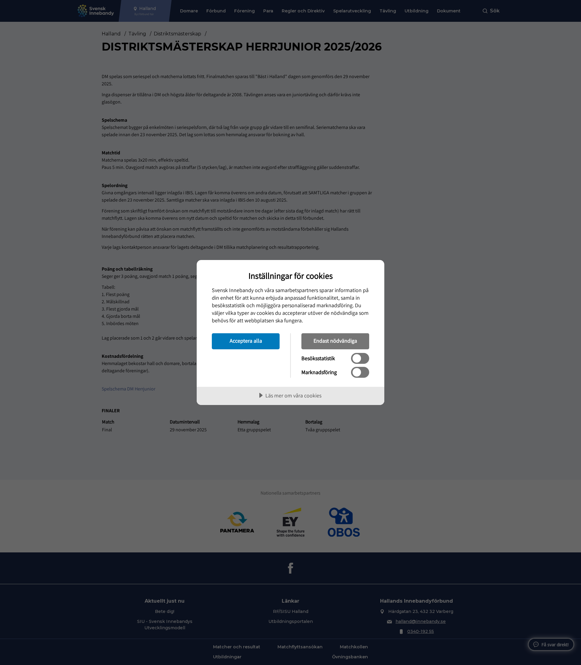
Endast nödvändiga (335, 340)
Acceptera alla (246, 340)
